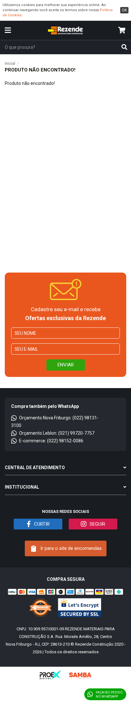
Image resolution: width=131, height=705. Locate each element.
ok (124, 10)
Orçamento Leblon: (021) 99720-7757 (56, 433)
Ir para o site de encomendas (70, 548)
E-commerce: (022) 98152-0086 (51, 440)
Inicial (10, 63)
